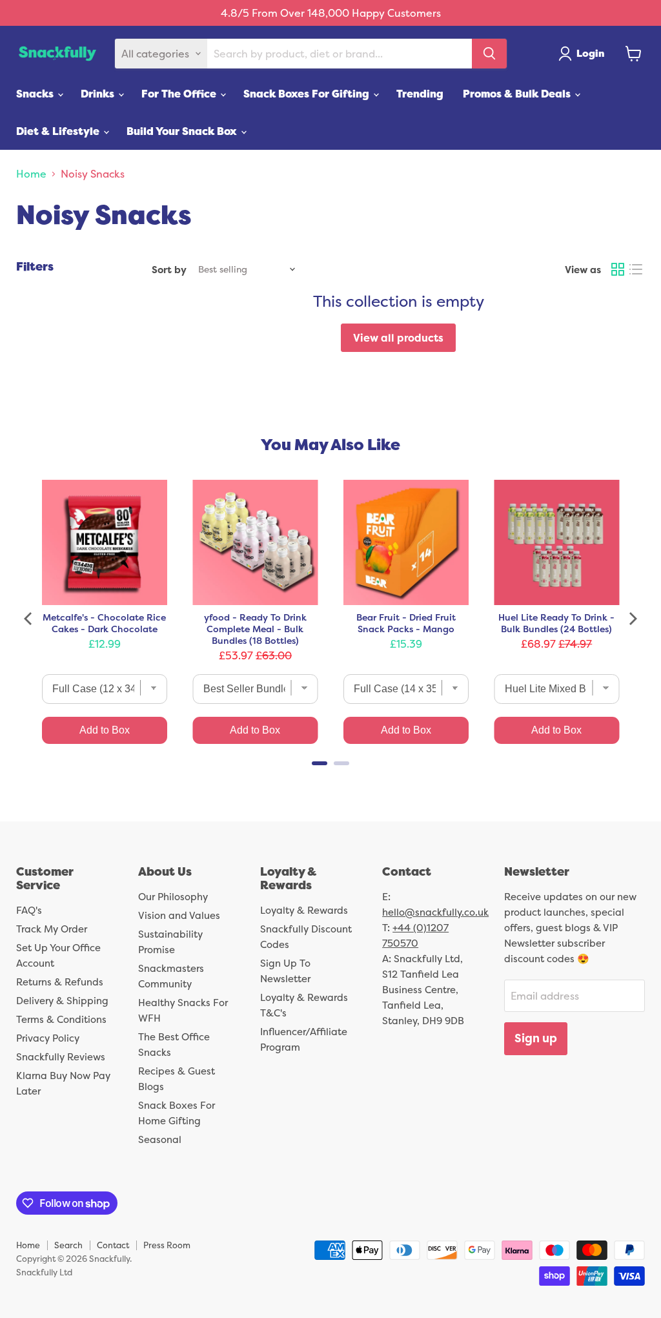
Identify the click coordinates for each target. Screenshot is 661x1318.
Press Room (166, 1245)
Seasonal (159, 1139)
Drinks (99, 94)
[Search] (489, 53)
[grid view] (618, 269)
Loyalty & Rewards (304, 910)
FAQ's (29, 910)
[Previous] (29, 619)
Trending (419, 94)
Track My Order (51, 929)
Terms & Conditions (61, 1019)
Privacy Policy (47, 1038)
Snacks (36, 94)
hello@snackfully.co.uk (435, 912)
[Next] (632, 619)
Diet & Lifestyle (59, 131)
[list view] (636, 269)
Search (68, 1245)
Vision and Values (179, 915)
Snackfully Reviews (60, 1057)
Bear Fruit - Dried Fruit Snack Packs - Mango (406, 623)
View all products (398, 338)
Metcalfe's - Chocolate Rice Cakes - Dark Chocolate (104, 623)
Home (31, 174)
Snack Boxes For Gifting (307, 94)
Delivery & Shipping (62, 1000)
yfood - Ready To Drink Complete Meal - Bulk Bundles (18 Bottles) (255, 629)
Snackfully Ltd (44, 1272)
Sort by (169, 269)
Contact (113, 1245)
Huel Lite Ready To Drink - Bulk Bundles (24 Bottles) (556, 623)
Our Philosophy (173, 896)
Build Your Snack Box (183, 131)
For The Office (180, 94)
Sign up (535, 1038)
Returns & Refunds (59, 982)
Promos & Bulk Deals (518, 94)
